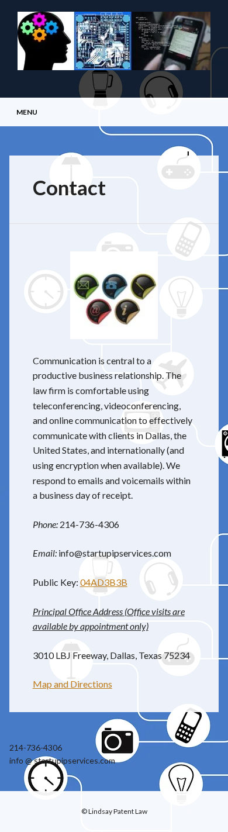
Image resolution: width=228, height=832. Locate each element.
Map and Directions (72, 683)
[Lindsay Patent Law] (114, 66)
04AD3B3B (103, 582)
